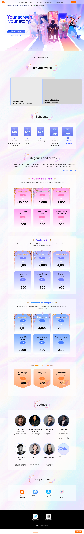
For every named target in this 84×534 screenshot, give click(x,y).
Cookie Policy (35, 532)
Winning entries (39, 2)
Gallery (31, 2)
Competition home (23, 2)
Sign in (74, 2)
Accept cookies (78, 531)
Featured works (48, 2)
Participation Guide (59, 2)
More (67, 72)
